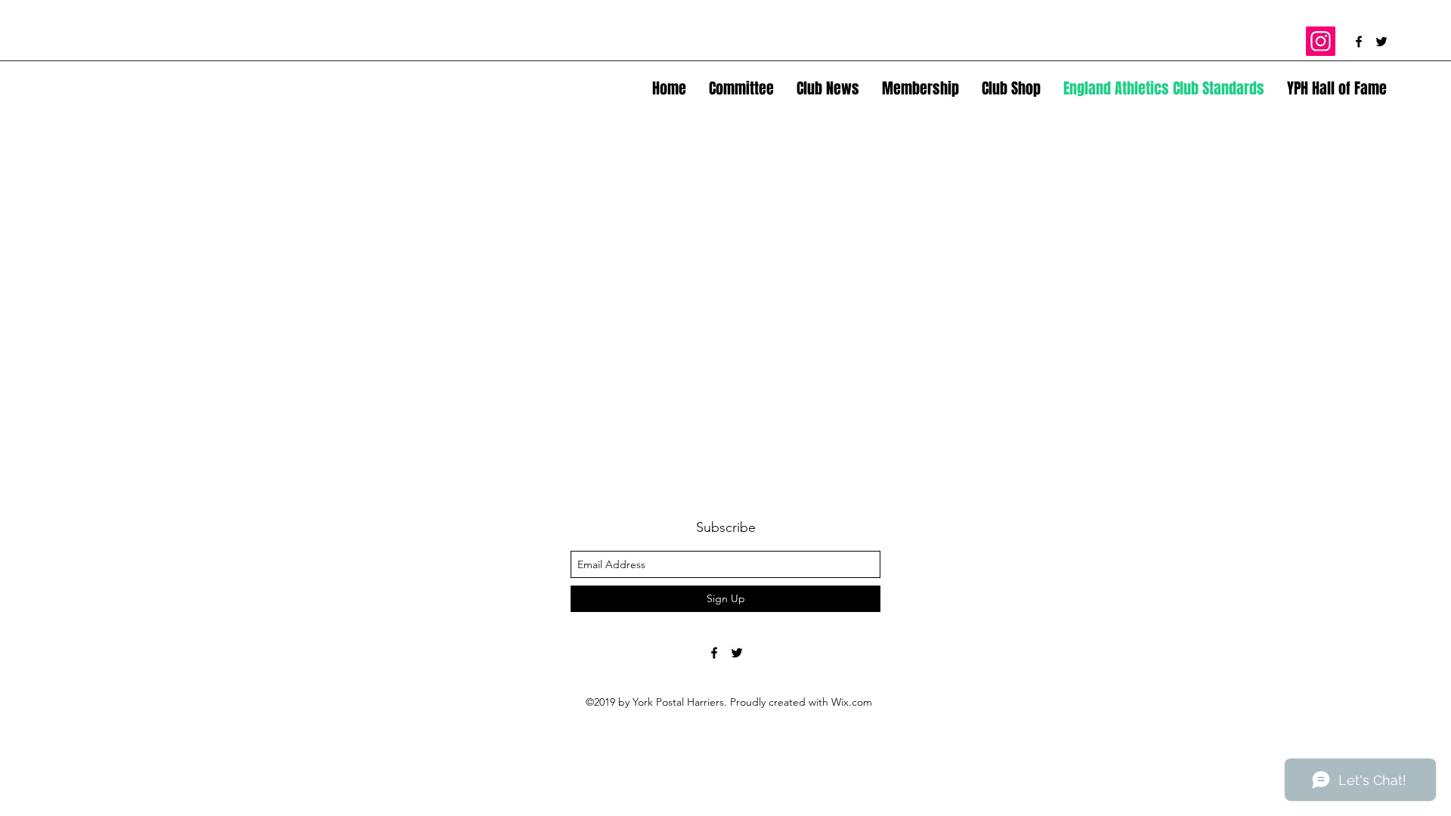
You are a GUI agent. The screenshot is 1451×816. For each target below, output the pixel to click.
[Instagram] (1320, 41)
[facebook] (1358, 41)
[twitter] (1381, 41)
